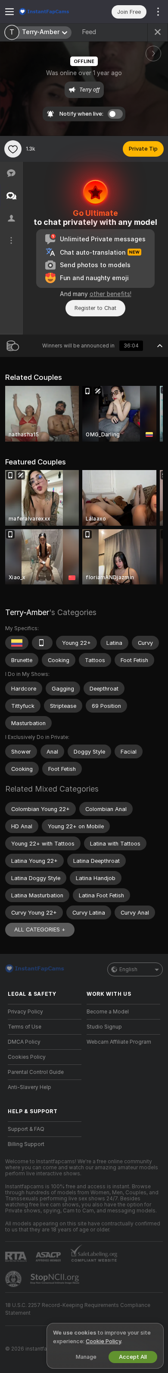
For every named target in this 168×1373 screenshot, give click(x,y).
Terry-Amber (27, 612)
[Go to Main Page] (51, 12)
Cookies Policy (27, 1057)
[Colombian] (16, 643)
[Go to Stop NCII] (55, 1279)
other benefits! (110, 293)
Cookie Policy (103, 1341)
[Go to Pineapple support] (14, 1279)
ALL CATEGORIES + (39, 929)
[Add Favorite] (13, 149)
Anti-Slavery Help (29, 1087)
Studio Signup (104, 1027)
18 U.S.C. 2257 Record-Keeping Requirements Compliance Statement (77, 1309)
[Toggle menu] (9, 11)
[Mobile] (42, 643)
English (128, 969)
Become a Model (108, 1012)
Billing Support (26, 1144)
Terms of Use (24, 1027)
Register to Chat (95, 308)
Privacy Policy (25, 1012)
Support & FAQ (26, 1129)
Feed (89, 32)
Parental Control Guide (36, 1072)
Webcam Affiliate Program (119, 1042)
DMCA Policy (24, 1042)
